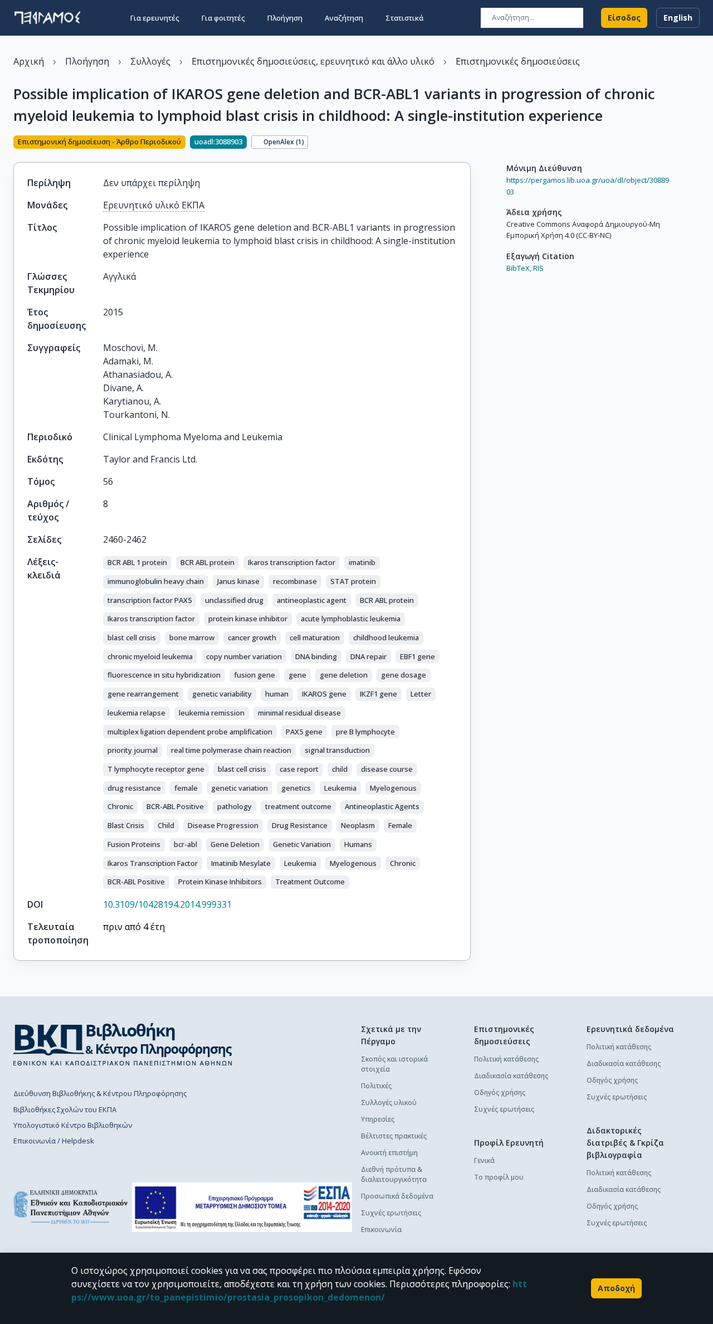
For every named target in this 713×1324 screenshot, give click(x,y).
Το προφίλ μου (499, 1177)
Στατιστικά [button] (404, 18)
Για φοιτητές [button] (223, 18)
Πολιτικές (376, 1086)
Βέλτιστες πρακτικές (394, 1136)
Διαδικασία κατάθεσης (511, 1075)
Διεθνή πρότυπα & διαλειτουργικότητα (394, 1174)
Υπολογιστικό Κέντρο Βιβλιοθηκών (72, 1125)
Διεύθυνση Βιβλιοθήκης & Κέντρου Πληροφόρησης (100, 1093)
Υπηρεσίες (377, 1119)
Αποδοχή (616, 1288)
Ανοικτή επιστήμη (389, 1152)
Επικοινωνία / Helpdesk (53, 1141)
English (677, 17)
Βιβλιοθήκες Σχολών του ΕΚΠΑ (64, 1109)
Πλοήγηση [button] (284, 18)
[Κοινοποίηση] (466, 143)
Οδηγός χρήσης (499, 1092)
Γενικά (484, 1160)
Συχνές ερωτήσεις (391, 1213)
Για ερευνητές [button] (154, 18)
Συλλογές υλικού (389, 1102)
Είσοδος (624, 17)
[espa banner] (242, 1207)
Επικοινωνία (381, 1229)
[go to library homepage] (122, 1044)
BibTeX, (518, 268)
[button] (137, 562)
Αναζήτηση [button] (344, 18)
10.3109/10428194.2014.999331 (167, 904)
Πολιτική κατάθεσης (506, 1059)
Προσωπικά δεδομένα (397, 1196)
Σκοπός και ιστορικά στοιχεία (394, 1064)
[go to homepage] (47, 18)
